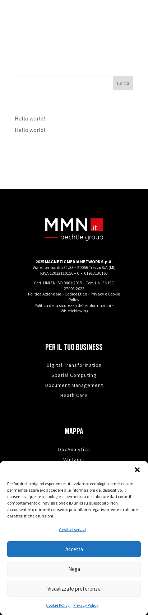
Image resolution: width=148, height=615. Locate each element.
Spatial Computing (74, 375)
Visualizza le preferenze (74, 588)
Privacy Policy (85, 605)
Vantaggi (74, 459)
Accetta (74, 549)
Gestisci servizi (72, 529)
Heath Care (74, 395)
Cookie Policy (58, 605)
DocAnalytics (74, 449)
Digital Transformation (74, 365)
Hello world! (30, 118)
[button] (137, 469)
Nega (74, 569)
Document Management (74, 385)
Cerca (123, 83)
